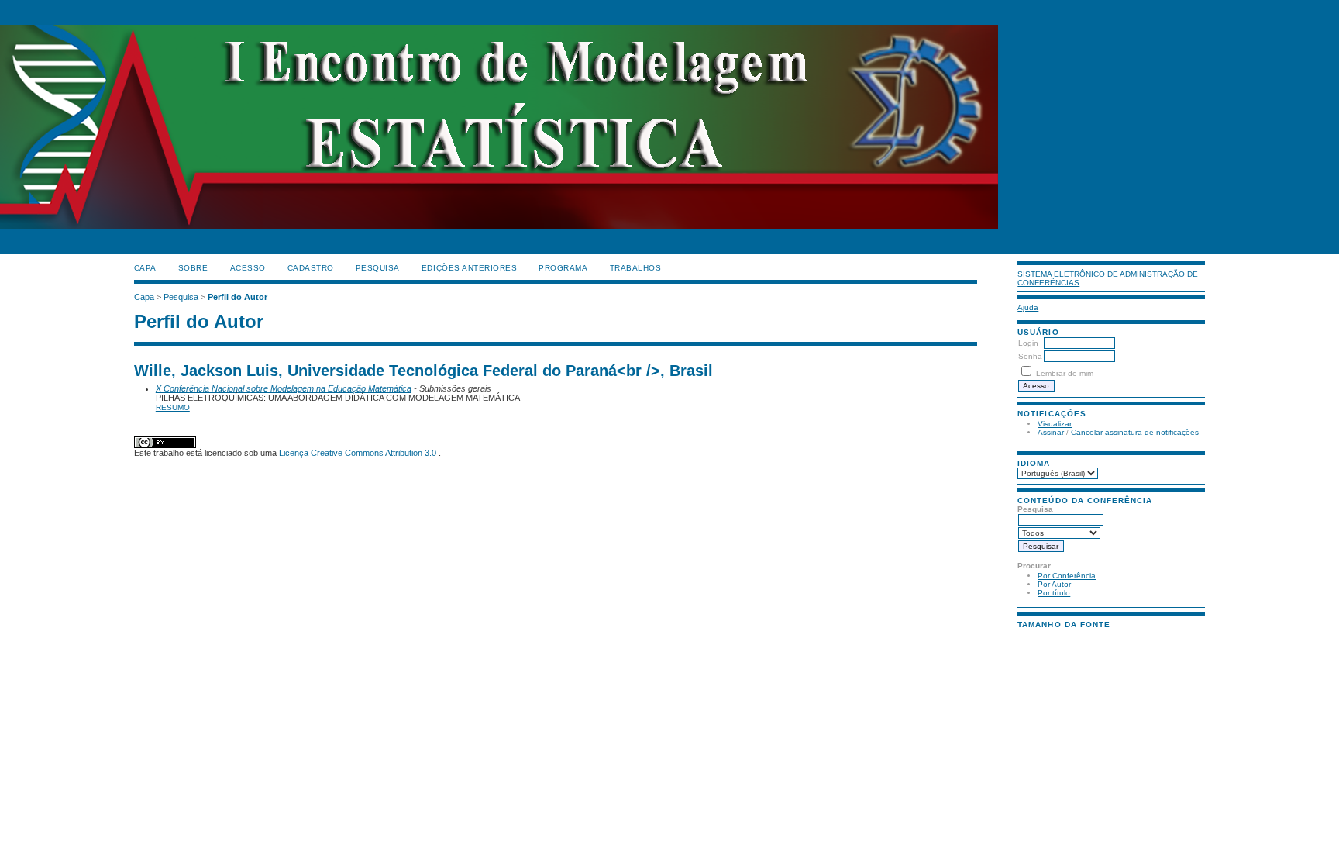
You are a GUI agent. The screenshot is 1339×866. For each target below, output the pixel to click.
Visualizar (1055, 423)
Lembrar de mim (1064, 373)
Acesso (248, 268)
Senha (1030, 356)
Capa (145, 268)
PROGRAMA (563, 268)
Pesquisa (378, 268)
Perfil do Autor (237, 297)
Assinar (1051, 432)
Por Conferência (1067, 575)
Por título (1054, 592)
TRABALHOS (636, 268)
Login (1028, 343)
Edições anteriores (469, 268)
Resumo (173, 407)
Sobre (193, 268)
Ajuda (1027, 307)
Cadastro (310, 268)
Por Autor (1054, 584)
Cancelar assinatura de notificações (1135, 432)
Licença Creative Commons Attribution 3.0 (359, 452)
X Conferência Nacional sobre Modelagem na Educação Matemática (283, 388)
